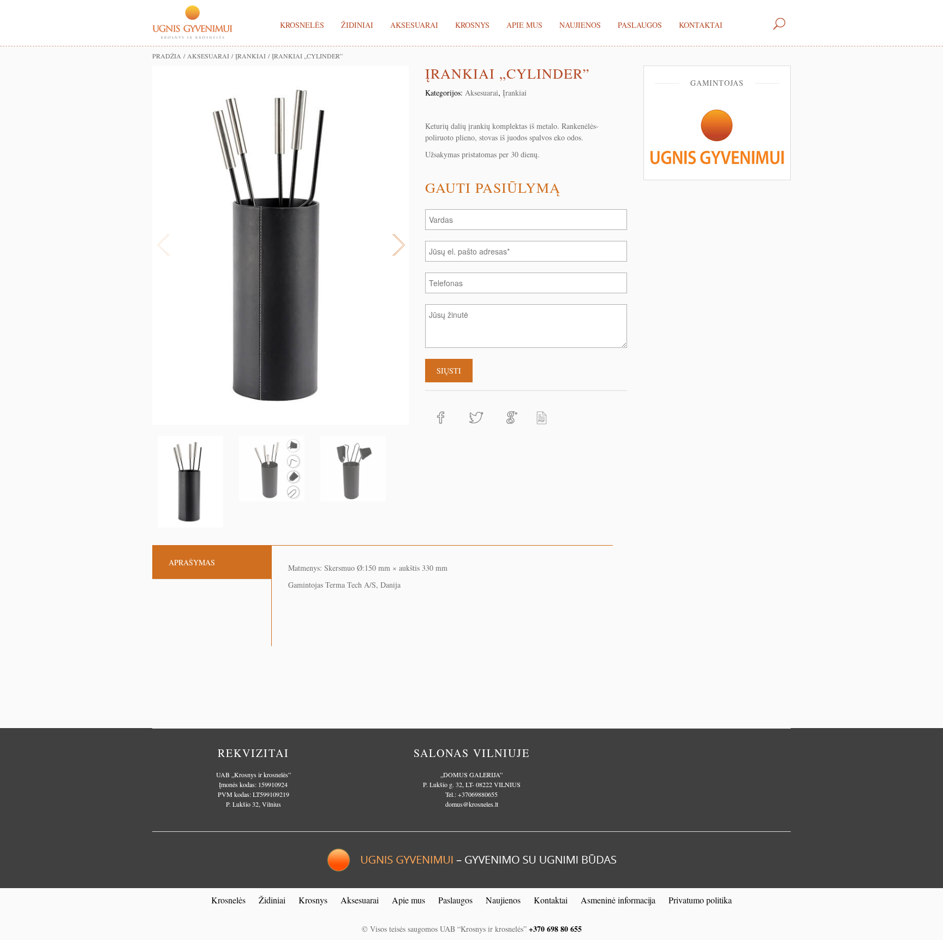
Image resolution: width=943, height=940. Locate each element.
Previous (163, 245)
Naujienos (580, 25)
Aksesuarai (414, 25)
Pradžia (166, 55)
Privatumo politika (700, 900)
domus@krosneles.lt (471, 804)
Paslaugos (640, 25)
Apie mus (524, 25)
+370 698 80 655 (555, 929)
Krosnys (472, 25)
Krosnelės (302, 25)
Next (398, 245)
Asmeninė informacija (618, 900)
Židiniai (357, 25)
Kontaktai (701, 25)
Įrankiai (250, 55)
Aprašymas (192, 562)
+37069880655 (478, 794)
